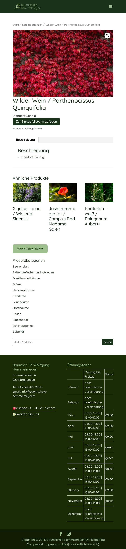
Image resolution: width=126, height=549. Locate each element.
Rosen (17, 314)
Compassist (35, 544)
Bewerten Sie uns (26, 414)
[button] (107, 35)
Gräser (17, 284)
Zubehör (18, 331)
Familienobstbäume (26, 278)
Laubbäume (21, 302)
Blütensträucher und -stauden (33, 272)
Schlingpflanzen (32, 24)
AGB (65, 544)
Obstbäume (21, 308)
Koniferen (19, 296)
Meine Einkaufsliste (30, 249)
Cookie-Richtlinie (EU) (84, 544)
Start (16, 24)
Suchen (108, 342)
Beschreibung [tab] (25, 139)
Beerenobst (21, 266)
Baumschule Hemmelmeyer (65, 540)
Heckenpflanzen (24, 290)
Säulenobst (20, 320)
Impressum (52, 544)
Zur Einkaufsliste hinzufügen (36, 121)
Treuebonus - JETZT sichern (34, 408)
